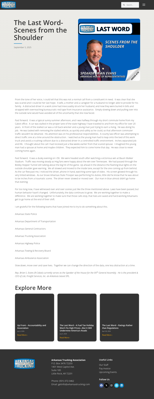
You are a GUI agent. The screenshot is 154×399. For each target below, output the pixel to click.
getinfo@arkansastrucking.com (74, 384)
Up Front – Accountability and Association (31, 326)
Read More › (22, 335)
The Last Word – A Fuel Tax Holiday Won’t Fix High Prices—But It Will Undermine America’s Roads (77, 328)
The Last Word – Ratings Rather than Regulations (117, 326)
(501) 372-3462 (66, 380)
